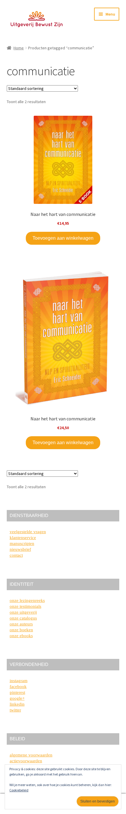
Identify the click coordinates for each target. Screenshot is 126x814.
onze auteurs (21, 624)
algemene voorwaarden (31, 755)
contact (16, 555)
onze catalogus (23, 618)
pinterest (17, 692)
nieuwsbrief (20, 549)
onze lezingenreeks (27, 600)
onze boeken (21, 629)
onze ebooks (21, 635)
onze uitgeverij (23, 612)
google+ (17, 698)
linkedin (17, 704)
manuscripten (22, 543)
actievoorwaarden (26, 760)
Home (18, 48)
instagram (19, 680)
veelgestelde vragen (28, 531)
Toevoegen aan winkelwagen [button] (63, 238)
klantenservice (23, 537)
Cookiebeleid (18, 790)
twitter (15, 710)
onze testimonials (25, 606)
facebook (18, 686)
